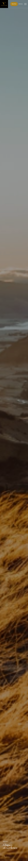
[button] (23, 4)
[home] (4, 4)
